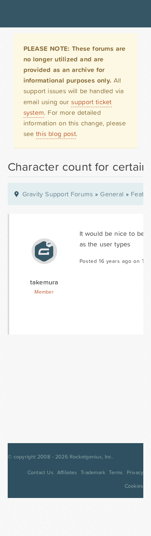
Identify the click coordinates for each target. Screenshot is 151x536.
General (112, 194)
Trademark (93, 472)
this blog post (56, 134)
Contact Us (40, 472)
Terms (116, 472)
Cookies (134, 486)
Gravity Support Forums (57, 194)
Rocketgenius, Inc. (91, 456)
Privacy (135, 472)
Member (44, 291)
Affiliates (67, 472)
